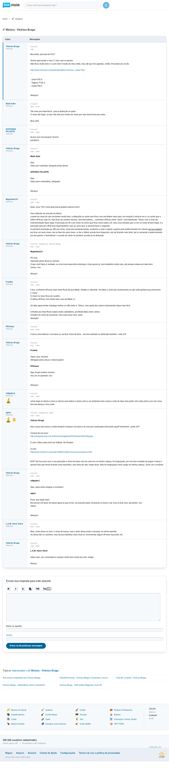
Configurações (67, 753)
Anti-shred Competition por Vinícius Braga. (22, 678)
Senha (9, 635)
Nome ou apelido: (14, 626)
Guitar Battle (85, 724)
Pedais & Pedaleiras (123, 710)
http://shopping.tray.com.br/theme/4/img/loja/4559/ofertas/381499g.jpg (61, 436)
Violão (82, 710)
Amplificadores (17, 715)
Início (5, 19)
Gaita (47, 719)
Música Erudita (17, 724)
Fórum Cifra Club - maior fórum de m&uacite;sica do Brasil (11, 5)
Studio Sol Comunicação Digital (162, 753)
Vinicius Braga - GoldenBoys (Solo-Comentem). (24, 685)
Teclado (83, 715)
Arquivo (20, 753)
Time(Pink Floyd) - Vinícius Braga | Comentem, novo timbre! (84, 678)
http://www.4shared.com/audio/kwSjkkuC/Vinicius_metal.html (57, 70)
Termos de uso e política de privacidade (99, 753)
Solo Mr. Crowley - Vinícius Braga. (131, 678)
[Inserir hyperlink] (30, 588)
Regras (8, 753)
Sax (81, 719)
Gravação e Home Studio (125, 719)
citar (32, 49)
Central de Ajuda (48, 753)
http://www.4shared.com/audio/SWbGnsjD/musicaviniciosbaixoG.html (61, 452)
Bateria (117, 715)
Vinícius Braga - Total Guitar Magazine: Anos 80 (80, 685)
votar (37, 106)
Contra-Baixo (51, 715)
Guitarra (19, 19)
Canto (14, 719)
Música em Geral (18, 710)
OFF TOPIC (119, 724)
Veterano (9, 49)
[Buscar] (106, 5)
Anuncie (32, 753)
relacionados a (35, 670)
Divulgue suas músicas (55, 724)
